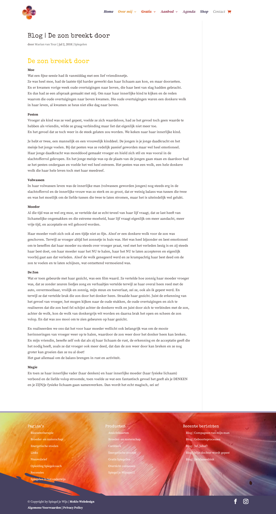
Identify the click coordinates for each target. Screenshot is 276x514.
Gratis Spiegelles (119, 459)
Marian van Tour (46, 44)
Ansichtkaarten (118, 433)
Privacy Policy (73, 508)
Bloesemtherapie (42, 433)
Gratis (146, 12)
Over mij (125, 12)
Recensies (37, 473)
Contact (219, 12)
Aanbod (167, 12)
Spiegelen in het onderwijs (48, 479)
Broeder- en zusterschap (47, 439)
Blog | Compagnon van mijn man (207, 433)
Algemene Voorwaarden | (45, 508)
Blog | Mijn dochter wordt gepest (208, 453)
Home (108, 12)
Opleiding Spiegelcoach (46, 466)
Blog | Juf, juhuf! (197, 446)
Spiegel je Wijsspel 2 (121, 473)
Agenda (189, 12)
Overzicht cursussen (121, 466)
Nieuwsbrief (39, 459)
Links (34, 453)
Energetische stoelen (44, 446)
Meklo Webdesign (82, 502)
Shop (204, 12)
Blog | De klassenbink (200, 459)
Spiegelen (80, 44)
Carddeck (114, 446)
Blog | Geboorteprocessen (203, 439)
